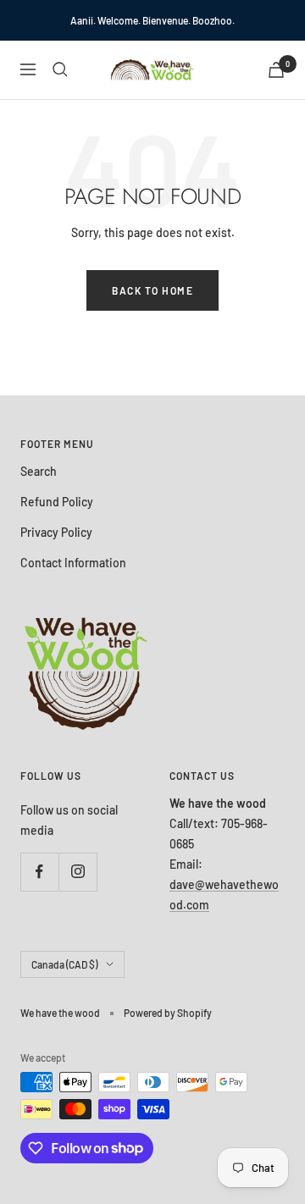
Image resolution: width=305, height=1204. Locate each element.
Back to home (152, 290)
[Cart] (276, 70)
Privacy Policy (56, 532)
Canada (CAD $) (64, 964)
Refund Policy (56, 501)
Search (38, 471)
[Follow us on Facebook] (39, 872)
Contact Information (73, 562)
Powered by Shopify (168, 1013)
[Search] (60, 69)
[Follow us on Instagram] (77, 872)
